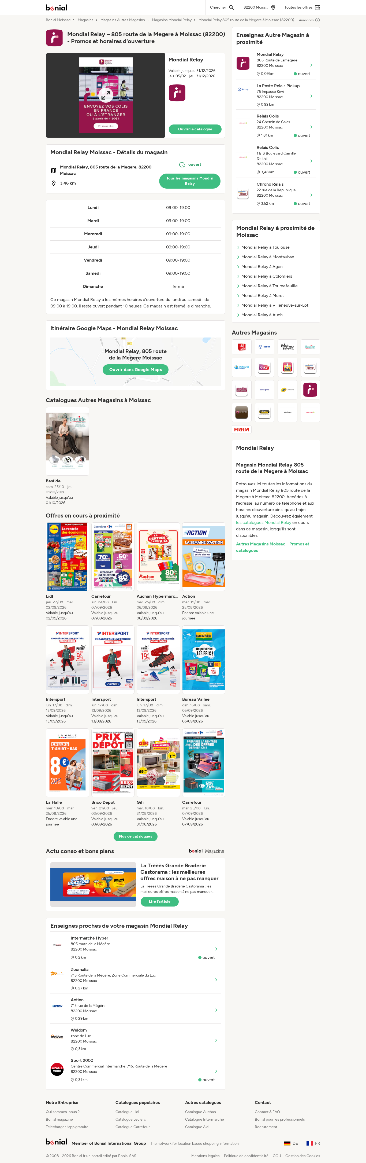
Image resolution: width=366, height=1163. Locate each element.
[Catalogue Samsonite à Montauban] (265, 389)
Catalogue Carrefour (132, 1127)
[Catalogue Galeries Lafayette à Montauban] (287, 346)
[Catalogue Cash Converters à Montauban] (242, 389)
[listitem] (67, 456)
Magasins (86, 20)
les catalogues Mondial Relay (263, 522)
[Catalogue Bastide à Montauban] (310, 346)
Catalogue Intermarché (204, 1119)
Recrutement (266, 1127)
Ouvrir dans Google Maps (135, 369)
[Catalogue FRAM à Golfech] (242, 429)
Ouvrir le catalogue (195, 129)
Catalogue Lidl (127, 1112)
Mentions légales (205, 1156)
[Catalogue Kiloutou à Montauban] (265, 412)
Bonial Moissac (58, 20)
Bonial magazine (59, 1119)
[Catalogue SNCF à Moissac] (265, 367)
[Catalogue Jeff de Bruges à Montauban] (287, 412)
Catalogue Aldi (197, 1127)
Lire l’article (159, 901)
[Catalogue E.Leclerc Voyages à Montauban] (242, 367)
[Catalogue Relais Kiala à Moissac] (287, 367)
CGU (277, 1156)
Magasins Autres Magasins (122, 20)
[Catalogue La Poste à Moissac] (287, 389)
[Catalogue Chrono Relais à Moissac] (310, 367)
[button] (135, 95)
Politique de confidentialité (246, 1156)
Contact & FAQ (267, 1112)
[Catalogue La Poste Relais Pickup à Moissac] (265, 346)
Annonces (306, 20)
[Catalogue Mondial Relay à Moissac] (310, 389)
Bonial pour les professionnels (280, 1119)
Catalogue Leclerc (130, 1119)
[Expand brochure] (105, 95)
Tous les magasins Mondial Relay (190, 181)
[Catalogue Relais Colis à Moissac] (310, 412)
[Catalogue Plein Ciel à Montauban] (242, 346)
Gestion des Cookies (302, 1156)
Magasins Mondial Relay (172, 20)
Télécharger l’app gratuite (67, 1127)
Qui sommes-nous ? (63, 1112)
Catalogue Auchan (200, 1112)
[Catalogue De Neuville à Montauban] (242, 412)
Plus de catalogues (135, 836)
